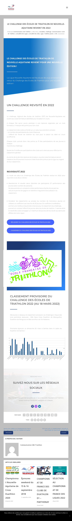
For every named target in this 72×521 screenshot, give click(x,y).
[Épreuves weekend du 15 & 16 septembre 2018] (28, 470)
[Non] (70, 516)
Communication (56, 31)
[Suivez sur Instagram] (36, 406)
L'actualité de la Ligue (21, 34)
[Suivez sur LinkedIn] (39, 406)
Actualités (42, 31)
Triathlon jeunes (48, 34)
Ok (36, 517)
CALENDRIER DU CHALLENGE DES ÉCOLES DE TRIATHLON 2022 (31, 230)
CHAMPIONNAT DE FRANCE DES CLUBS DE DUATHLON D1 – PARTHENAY (43, 490)
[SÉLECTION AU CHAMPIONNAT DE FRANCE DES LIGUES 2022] (60, 470)
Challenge (48, 31)
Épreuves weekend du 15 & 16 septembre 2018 (27, 486)
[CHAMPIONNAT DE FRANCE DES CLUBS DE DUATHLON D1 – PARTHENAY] (44, 470)
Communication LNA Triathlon (21, 31)
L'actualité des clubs (34, 34)
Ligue (42, 34)
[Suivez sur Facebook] (32, 406)
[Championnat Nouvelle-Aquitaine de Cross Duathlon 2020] (12, 470)
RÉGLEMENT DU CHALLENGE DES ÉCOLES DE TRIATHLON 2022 (30, 222)
